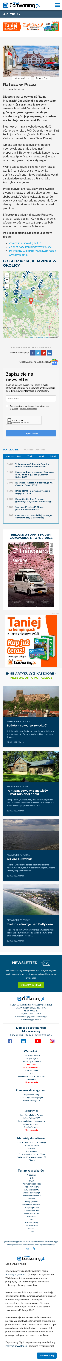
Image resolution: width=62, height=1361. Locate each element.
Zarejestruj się (32, 1058)
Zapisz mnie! (31, 433)
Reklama (31, 1064)
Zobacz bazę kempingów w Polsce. (30, 247)
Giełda (32, 1160)
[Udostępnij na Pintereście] (43, 352)
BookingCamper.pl (31, 1127)
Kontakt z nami (31, 1070)
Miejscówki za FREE (31, 1118)
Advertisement (31, 1067)
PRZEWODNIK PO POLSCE (26, 347)
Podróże (31, 1198)
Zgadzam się (47, 1355)
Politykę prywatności (16, 1274)
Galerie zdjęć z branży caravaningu (31, 1142)
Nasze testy (32, 1216)
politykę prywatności (28, 408)
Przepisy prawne (32, 1207)
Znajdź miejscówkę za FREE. (27, 243)
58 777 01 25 (32, 1011)
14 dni (41, 456)
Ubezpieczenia (31, 1082)
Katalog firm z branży (31, 1124)
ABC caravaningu (31, 1190)
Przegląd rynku (31, 1201)
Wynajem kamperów (31, 1195)
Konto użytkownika (32, 1055)
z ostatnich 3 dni (13, 456)
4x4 (31, 1219)
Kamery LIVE (31, 1151)
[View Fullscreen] (7, 286)
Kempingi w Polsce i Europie (31, 1115)
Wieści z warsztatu (31, 1213)
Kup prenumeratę (31, 1094)
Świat (31, 1181)
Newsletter (31, 1079)
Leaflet (31, 337)
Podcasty (32, 1228)
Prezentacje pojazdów (31, 1204)
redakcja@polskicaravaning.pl (34, 1016)
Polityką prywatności (16, 1345)
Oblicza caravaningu (31, 1193)
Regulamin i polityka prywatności (31, 1076)
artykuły (11, 14)
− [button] (7, 280)
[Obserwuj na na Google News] (54, 362)
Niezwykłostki (32, 1225)
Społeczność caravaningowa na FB (31, 1157)
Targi (31, 1231)
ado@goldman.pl (34, 1019)
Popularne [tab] (11, 449)
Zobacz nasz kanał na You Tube (32, 1154)
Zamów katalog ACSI (31, 1100)
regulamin (14, 408)
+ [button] (7, 275)
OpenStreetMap (43, 337)
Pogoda (31, 1148)
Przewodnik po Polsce (32, 1184)
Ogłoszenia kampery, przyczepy (31, 1121)
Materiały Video (32, 1145)
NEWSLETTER (24, 963)
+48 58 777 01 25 (34, 1013)
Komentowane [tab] (34, 449)
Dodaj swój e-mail (31, 985)
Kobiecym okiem (32, 1187)
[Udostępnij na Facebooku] (32, 352)
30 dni (53, 456)
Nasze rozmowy (31, 1222)
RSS (31, 1073)
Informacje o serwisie (32, 1061)
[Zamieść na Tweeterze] (38, 352)
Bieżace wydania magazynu (31, 1097)
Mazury (46, 347)
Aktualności (32, 1175)
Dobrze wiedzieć (32, 1210)
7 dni (29, 456)
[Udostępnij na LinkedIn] (49, 352)
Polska (31, 1178)
